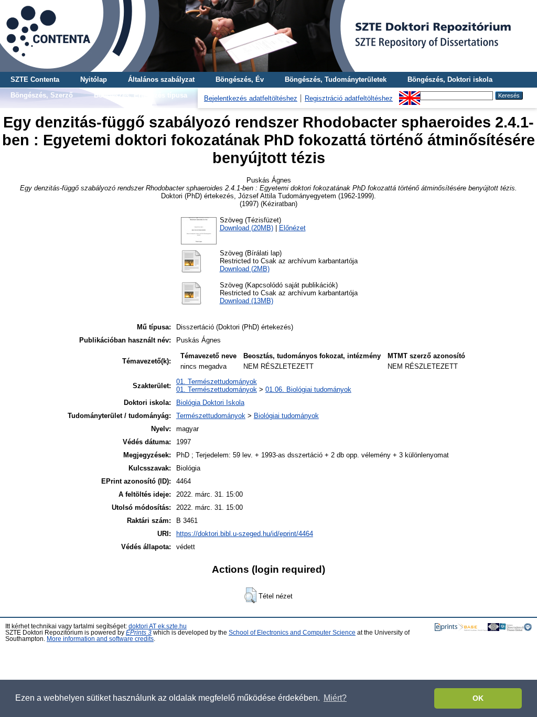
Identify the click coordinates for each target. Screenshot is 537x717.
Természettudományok (210, 416)
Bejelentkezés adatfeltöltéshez (250, 98)
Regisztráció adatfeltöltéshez (349, 98)
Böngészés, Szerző (41, 95)
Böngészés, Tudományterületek (335, 79)
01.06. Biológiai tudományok (308, 389)
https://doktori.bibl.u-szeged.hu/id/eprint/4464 (244, 534)
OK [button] (478, 698)
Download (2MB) (245, 269)
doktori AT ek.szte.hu (157, 626)
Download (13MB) (246, 301)
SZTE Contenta (34, 79)
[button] (250, 595)
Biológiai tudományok (286, 416)
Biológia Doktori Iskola (210, 402)
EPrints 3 (139, 632)
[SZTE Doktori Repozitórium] (268, 36)
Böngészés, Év (240, 79)
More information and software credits (100, 639)
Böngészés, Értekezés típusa (140, 95)
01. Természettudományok (216, 382)
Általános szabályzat (161, 79)
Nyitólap (93, 79)
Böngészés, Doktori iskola (449, 79)
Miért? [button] (335, 697)
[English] (409, 95)
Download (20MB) (246, 228)
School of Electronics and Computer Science (292, 632)
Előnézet (292, 228)
